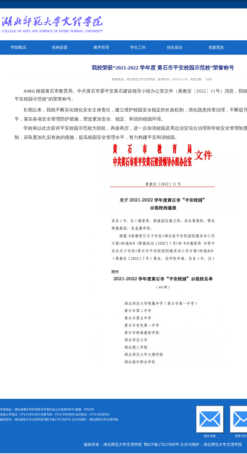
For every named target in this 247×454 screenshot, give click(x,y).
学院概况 (18, 47)
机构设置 (60, 47)
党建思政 (216, 47)
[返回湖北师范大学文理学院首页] (52, 16)
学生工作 (138, 47)
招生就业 (174, 47)
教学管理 (101, 47)
